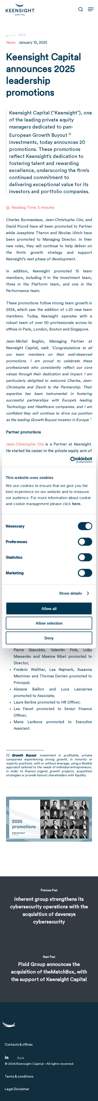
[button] (90, 9)
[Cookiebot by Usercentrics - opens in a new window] (70, 460)
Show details (70, 593)
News (11, 43)
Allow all (49, 608)
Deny (49, 638)
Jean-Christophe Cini (25, 444)
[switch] (85, 542)
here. (77, 503)
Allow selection (49, 623)
